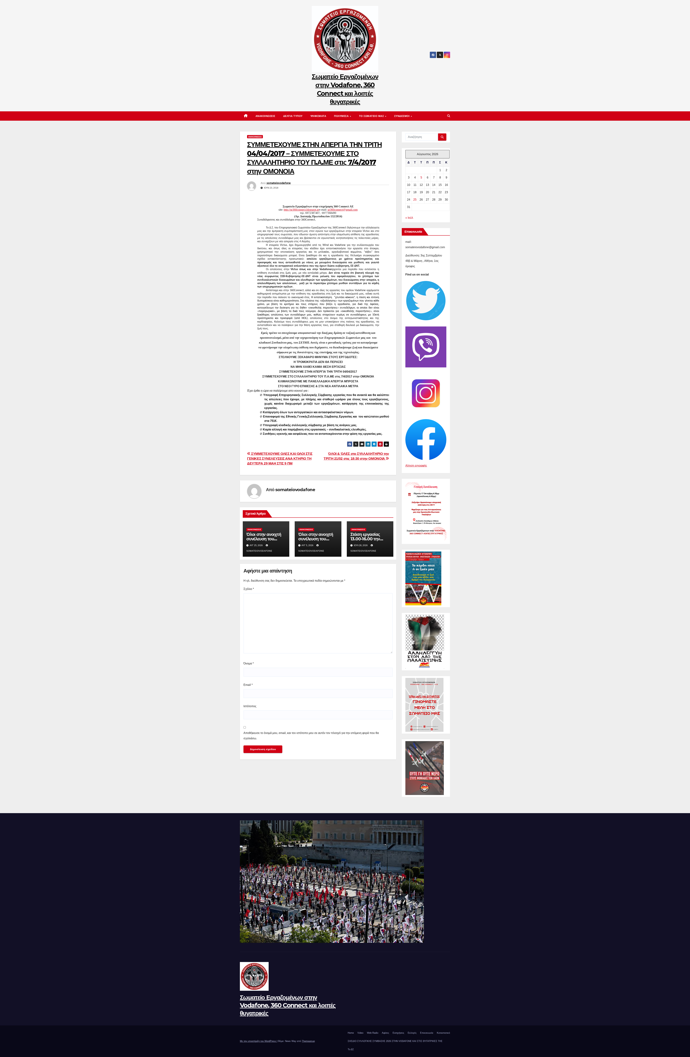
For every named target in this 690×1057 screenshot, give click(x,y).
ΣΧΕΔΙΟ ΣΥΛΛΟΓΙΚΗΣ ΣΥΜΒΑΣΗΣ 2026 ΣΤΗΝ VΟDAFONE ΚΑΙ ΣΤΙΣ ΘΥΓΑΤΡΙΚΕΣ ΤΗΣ (395, 1041)
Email (248, 684)
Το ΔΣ (351, 1049)
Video (360, 1032)
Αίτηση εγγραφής (416, 465)
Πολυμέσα (341, 116)
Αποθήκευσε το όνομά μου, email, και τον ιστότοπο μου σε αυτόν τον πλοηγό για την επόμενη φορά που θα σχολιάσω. (311, 735)
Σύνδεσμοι (402, 116)
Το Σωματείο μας (372, 116)
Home (351, 1032)
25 (415, 199)
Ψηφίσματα (318, 116)
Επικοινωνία (426, 1032)
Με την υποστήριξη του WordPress (258, 1041)
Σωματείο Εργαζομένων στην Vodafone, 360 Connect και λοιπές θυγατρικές (288, 1005)
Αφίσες (385, 1032)
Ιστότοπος (249, 706)
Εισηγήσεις (398, 1032)
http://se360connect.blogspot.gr (301, 209)
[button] (448, 115)
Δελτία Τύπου (293, 116)
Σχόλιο (248, 588)
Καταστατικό (443, 1032)
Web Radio (372, 1032)
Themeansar (308, 1041)
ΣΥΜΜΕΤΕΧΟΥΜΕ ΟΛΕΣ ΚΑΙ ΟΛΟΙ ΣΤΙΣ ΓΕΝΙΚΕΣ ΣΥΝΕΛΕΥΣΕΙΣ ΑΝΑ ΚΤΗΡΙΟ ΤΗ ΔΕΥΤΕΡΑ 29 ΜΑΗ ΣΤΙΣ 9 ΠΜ (279, 458)
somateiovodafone (278, 183)
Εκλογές (412, 1032)
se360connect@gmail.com (343, 209)
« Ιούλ (409, 217)
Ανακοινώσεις (265, 116)
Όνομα (248, 663)
